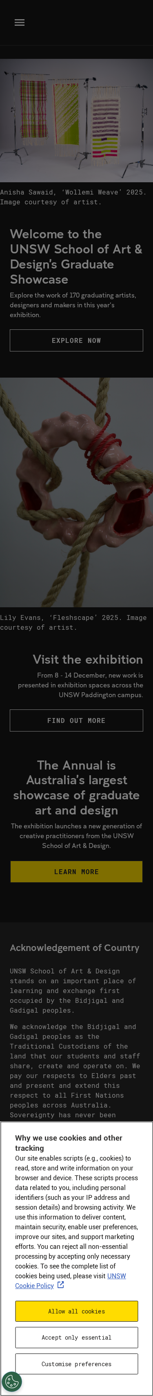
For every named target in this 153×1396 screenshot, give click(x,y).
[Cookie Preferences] (12, 1381)
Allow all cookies (76, 1311)
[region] (76, 1258)
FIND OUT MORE (76, 720)
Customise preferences (76, 1364)
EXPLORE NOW (76, 340)
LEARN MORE (76, 871)
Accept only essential (76, 1337)
